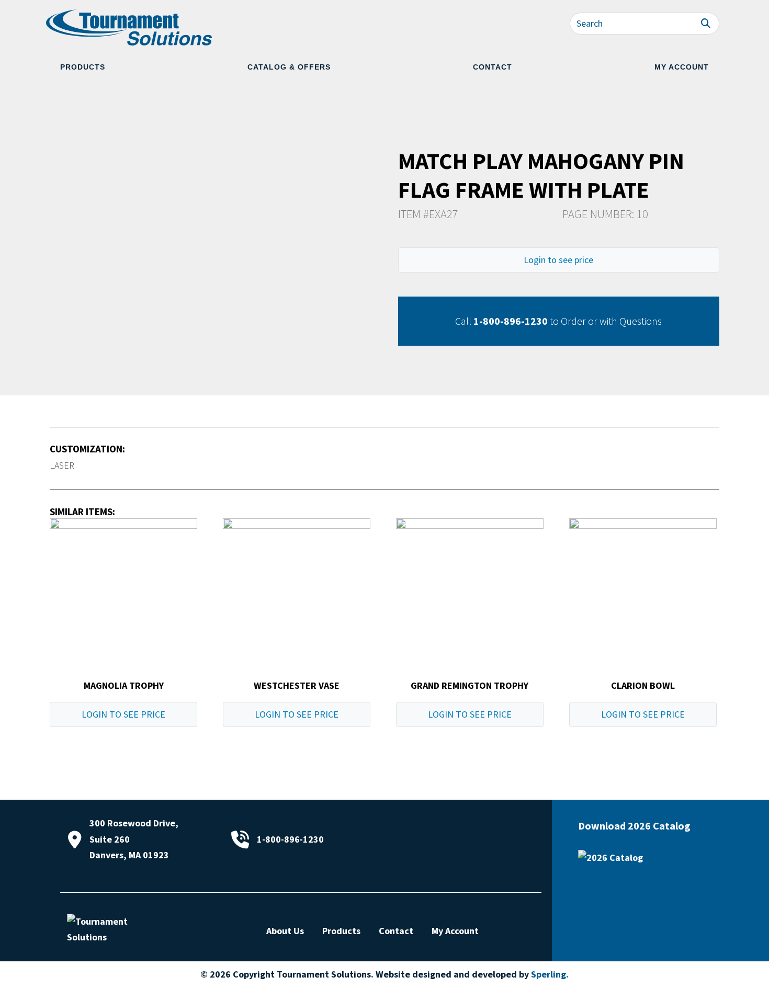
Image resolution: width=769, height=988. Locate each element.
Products (82, 67)
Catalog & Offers (289, 67)
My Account (681, 67)
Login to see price (558, 260)
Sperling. (550, 974)
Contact (492, 67)
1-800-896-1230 (510, 320)
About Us (285, 931)
